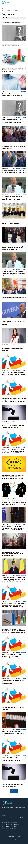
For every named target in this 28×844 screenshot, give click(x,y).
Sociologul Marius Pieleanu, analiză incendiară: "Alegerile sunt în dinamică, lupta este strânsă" (13, 273)
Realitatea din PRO (5, 824)
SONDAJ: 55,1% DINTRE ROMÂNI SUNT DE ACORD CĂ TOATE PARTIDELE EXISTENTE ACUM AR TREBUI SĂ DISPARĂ (13, 425)
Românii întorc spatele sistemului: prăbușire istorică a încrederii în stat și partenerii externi (13, 146)
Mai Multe (14, 791)
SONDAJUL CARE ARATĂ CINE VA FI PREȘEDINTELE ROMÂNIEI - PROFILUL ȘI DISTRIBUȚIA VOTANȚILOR (12, 784)
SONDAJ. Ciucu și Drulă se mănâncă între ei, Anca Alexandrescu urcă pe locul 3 (14, 298)
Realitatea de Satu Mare (6, 828)
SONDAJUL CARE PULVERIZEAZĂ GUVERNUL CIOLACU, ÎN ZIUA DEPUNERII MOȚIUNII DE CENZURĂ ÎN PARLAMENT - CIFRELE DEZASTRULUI (13, 734)
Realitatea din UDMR (5, 822)
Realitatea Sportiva (12, 817)
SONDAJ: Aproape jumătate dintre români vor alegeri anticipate (12, 45)
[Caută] (21, 2)
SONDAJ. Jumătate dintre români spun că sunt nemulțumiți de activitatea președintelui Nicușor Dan (13, 247)
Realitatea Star (20, 817)
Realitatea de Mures (5, 830)
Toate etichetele (8, 17)
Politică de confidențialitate (20, 807)
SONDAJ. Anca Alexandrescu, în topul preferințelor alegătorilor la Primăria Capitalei (13, 348)
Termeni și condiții (9, 807)
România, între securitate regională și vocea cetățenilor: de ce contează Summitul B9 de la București (13, 95)
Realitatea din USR (5, 826)
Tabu (22, 828)
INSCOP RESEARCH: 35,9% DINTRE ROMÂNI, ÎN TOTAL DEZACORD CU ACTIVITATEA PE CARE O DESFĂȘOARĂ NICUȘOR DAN (14, 579)
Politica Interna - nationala (19, 42)
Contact (3, 807)
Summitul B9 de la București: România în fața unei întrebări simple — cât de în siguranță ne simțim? (14, 69)
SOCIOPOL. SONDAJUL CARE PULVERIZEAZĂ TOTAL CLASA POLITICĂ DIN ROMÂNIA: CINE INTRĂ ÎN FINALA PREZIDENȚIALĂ (14, 760)
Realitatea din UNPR (14, 820)
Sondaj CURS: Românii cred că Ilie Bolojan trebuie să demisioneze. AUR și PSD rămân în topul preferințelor (13, 121)
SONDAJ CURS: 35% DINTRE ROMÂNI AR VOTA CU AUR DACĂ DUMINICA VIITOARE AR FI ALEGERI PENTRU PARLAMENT (13, 374)
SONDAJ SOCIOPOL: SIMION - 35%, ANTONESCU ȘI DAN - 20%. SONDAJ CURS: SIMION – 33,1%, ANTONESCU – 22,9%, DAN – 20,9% (14, 631)
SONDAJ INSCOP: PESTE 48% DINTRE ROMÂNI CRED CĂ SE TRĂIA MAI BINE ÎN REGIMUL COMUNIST (13, 553)
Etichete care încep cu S (7, 10)
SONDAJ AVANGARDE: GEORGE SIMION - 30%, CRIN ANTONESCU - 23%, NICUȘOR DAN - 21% (13, 707)
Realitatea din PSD (14, 822)
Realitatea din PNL (13, 826)
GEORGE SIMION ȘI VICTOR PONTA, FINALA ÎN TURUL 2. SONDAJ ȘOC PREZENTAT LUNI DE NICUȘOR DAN (14, 682)
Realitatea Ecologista (14, 824)
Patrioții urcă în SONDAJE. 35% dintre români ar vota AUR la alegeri (12, 222)
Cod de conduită (5, 809)
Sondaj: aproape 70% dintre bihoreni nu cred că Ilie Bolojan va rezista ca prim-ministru (13, 323)
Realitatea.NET (4, 817)
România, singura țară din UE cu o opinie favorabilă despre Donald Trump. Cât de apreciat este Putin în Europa (14, 172)
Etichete (11, 8)
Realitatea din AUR (5, 820)
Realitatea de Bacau (16, 828)
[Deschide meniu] (25, 2)
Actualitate (23, 66)
